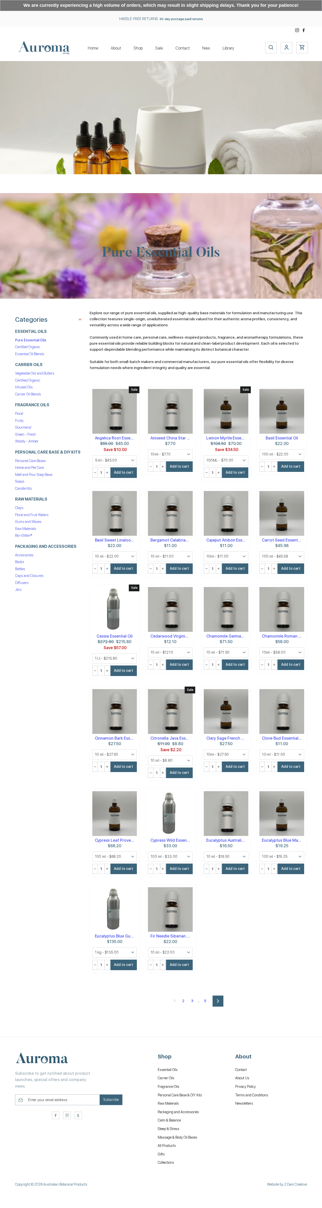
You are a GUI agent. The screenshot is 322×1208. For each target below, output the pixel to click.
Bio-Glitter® (23, 536)
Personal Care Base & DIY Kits (180, 1095)
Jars (18, 590)
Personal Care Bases (30, 461)
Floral (19, 414)
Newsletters (244, 1103)
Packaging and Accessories (178, 1112)
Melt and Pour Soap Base (33, 475)
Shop (138, 48)
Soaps (19, 482)
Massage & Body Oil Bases (177, 1137)
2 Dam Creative (295, 1184)
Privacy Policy (245, 1087)
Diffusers (22, 583)
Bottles (20, 569)
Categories (31, 320)
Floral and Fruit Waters (32, 515)
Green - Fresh (25, 434)
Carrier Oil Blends (28, 394)
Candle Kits (23, 488)
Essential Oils (168, 1070)
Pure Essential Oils (30, 340)
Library (228, 48)
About (116, 48)
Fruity (19, 421)
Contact (182, 48)
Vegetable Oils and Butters (34, 374)
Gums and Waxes (28, 522)
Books (19, 562)
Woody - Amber (26, 441)
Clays (19, 508)
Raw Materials (25, 529)
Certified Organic (27, 347)
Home (93, 48)
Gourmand (23, 428)
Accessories (24, 555)
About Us (242, 1078)
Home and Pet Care (29, 468)
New (206, 48)
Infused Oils (24, 387)
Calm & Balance (169, 1120)
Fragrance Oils (168, 1087)
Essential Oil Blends (29, 354)
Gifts (161, 1154)
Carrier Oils (166, 1078)
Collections (166, 1162)
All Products (167, 1146)
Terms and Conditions (251, 1095)
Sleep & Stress (168, 1129)
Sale (159, 48)
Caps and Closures (29, 576)
